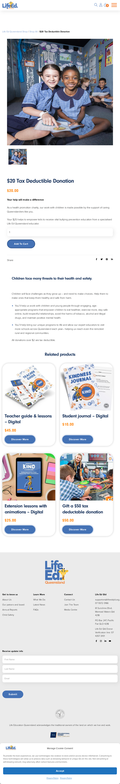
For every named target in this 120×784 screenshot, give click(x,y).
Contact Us (69, 599)
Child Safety (8, 614)
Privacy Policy (52, 778)
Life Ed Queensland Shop (15, 31)
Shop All (33, 31)
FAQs (36, 609)
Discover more (20, 439)
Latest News (39, 604)
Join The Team (71, 604)
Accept (60, 771)
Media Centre (70, 609)
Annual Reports (9, 609)
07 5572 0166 (102, 603)
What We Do (39, 599)
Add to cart (21, 244)
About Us (6, 599)
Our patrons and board (13, 604)
